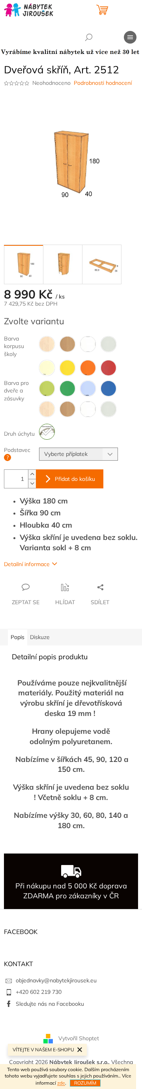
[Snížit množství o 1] (32, 483)
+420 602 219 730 (39, 991)
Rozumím (85, 1083)
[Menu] (130, 37)
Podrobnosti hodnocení (103, 82)
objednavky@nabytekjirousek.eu (56, 980)
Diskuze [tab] (40, 637)
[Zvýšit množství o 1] (32, 474)
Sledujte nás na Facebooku (50, 1003)
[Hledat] (89, 37)
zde (61, 1083)
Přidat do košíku (75, 478)
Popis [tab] (17, 637)
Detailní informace (27, 564)
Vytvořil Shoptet (78, 1037)
